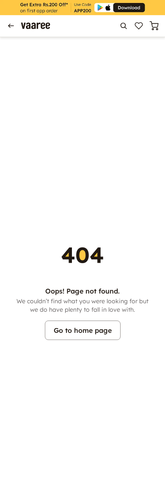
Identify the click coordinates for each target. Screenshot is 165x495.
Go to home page (83, 330)
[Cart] (154, 26)
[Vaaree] (35, 25)
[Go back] (11, 26)
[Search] (123, 26)
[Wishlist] (139, 26)
